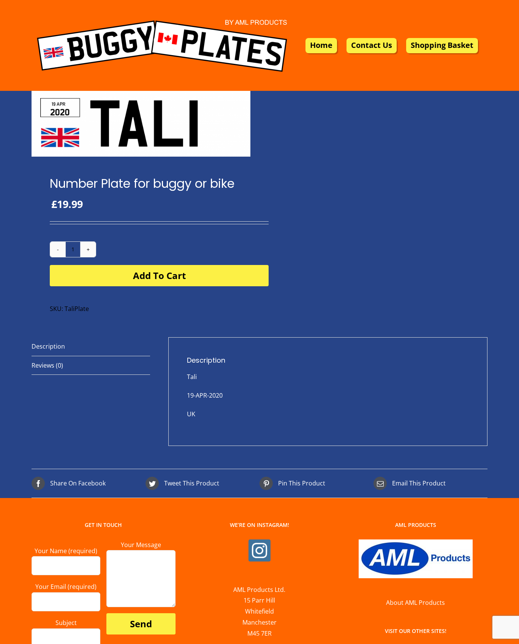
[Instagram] (259, 550)
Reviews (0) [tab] (47, 365)
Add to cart (159, 275)
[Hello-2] (141, 124)
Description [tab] (48, 346)
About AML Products (415, 602)
